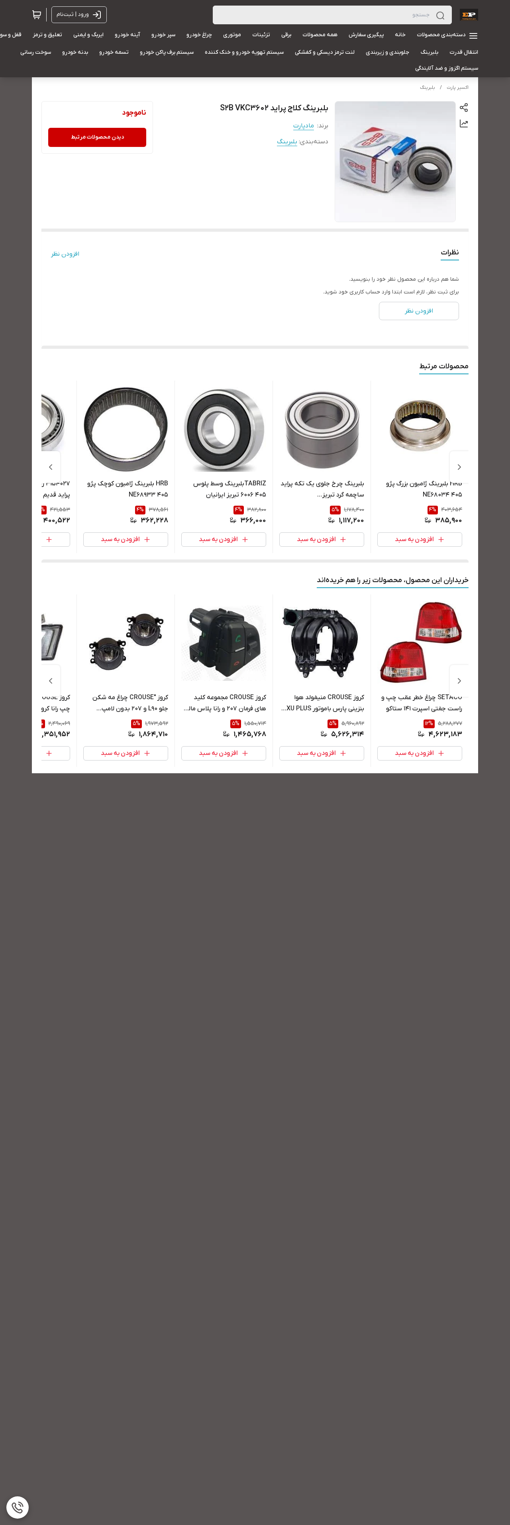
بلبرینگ (427, 87)
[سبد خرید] (36, 15)
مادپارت (303, 126)
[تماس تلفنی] (17, 1507)
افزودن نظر (65, 254)
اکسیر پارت (458, 87)
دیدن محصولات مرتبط (97, 137)
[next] (50, 467)
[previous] (459, 467)
